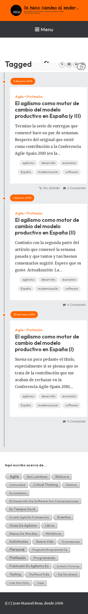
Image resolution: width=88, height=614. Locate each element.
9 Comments (76, 421)
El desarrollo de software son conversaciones (44, 501)
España (26, 172)
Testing (15, 574)
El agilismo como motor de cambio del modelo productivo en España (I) (47, 343)
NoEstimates (19, 541)
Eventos (64, 517)
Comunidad (17, 485)
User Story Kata (19, 582)
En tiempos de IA (22, 509)
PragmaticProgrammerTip (50, 550)
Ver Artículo (51, 188)
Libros (50, 525)
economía (69, 163)
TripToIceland (67, 574)
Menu (47, 29)
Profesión (34, 96)
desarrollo (48, 163)
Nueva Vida (45, 541)
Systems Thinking (68, 566)
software (71, 172)
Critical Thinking (45, 484)
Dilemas (71, 485)
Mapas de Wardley (24, 533)
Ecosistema (18, 493)
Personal (17, 549)
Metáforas (53, 533)
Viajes (40, 582)
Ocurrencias (71, 541)
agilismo (28, 163)
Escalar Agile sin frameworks (29, 517)
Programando (44, 558)
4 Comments (76, 305)
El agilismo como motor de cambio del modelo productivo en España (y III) (48, 109)
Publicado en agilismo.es (29, 566)
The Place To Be (39, 574)
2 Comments (76, 188)
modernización (48, 172)
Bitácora (62, 476)
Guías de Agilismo (23, 525)
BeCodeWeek (37, 477)
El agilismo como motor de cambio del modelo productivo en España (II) (47, 226)
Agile (19, 96)
